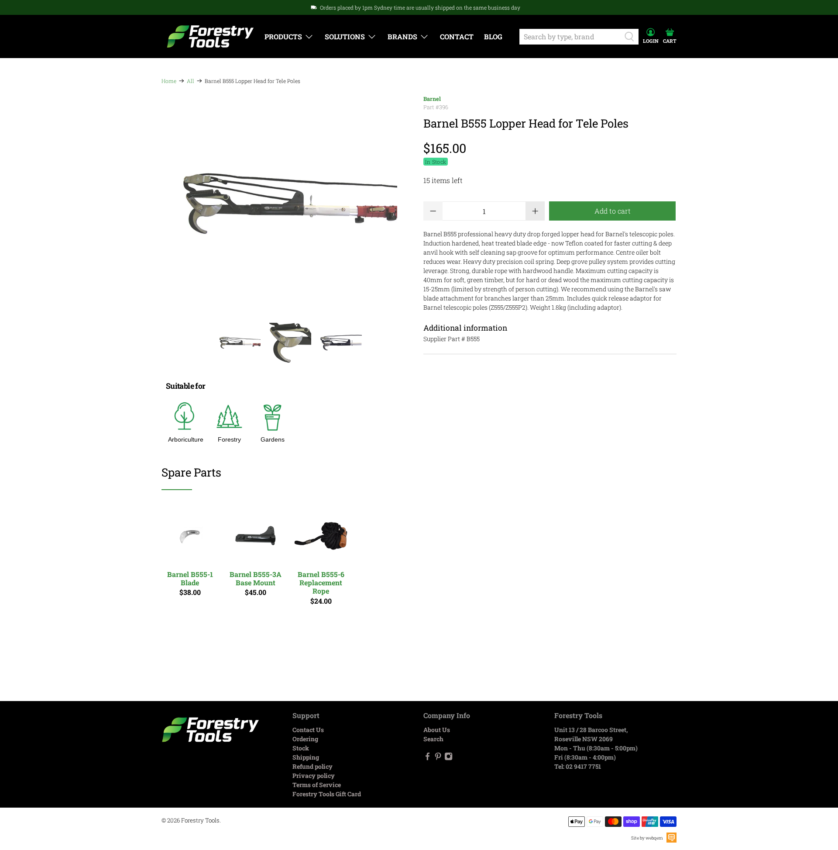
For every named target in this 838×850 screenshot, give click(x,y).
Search (433, 739)
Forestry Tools (200, 820)
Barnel (432, 98)
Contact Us (308, 730)
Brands (402, 36)
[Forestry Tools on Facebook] (427, 758)
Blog (493, 36)
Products (283, 36)
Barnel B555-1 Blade (190, 578)
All (190, 80)
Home (168, 80)
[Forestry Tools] (210, 36)
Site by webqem (647, 838)
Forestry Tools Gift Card (326, 794)
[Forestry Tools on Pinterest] (438, 758)
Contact (457, 36)
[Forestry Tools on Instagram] (448, 758)
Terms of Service (316, 785)
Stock (300, 748)
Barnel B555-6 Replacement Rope (321, 582)
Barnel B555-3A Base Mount (256, 578)
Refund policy (312, 766)
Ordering (305, 739)
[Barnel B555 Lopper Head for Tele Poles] (288, 204)
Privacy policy (313, 775)
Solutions (345, 36)
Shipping (305, 757)
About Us (436, 730)
